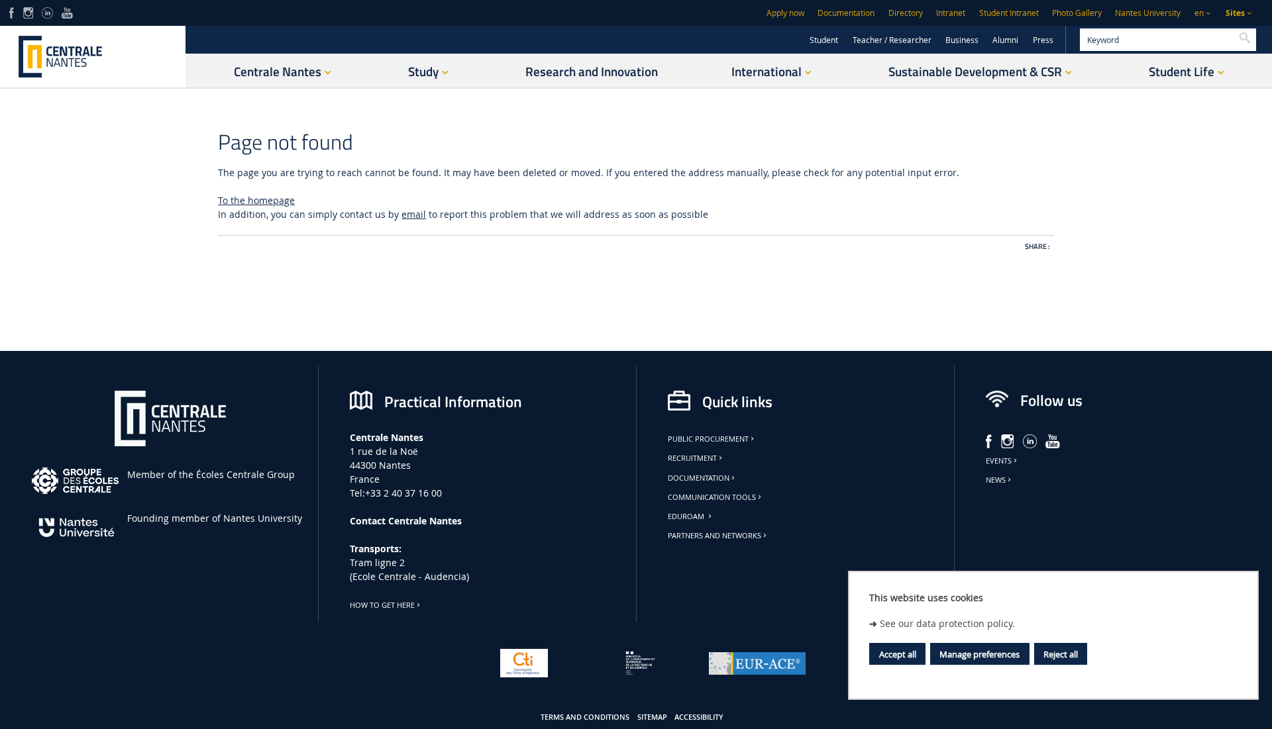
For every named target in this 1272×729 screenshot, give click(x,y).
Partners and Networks (714, 535)
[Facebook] (11, 11)
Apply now (785, 13)
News (996, 480)
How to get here (382, 605)
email (413, 214)
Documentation (846, 13)
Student (824, 40)
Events (999, 460)
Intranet (950, 13)
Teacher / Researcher (892, 40)
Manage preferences (979, 654)
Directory (905, 13)
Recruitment (692, 458)
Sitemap (652, 717)
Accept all (897, 654)
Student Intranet (1009, 13)
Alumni (1005, 40)
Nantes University (1148, 13)
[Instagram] (28, 11)
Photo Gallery (1077, 13)
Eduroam (687, 516)
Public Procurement (708, 439)
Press (1043, 40)
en (1199, 13)
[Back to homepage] (93, 56)
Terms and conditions (585, 717)
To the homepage (256, 200)
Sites (1235, 13)
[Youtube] (67, 11)
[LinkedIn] (47, 11)
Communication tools (712, 497)
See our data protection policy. (947, 623)
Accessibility (698, 717)
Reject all (1060, 654)
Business (962, 40)
